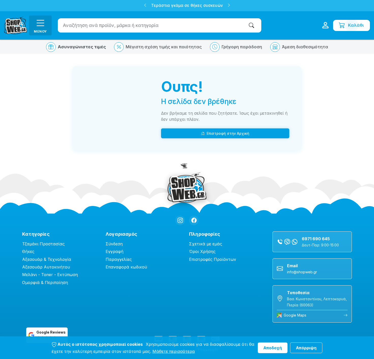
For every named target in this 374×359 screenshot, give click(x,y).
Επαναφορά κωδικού (126, 267)
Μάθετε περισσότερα (173, 351)
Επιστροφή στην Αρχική (228, 133)
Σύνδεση (114, 243)
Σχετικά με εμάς (205, 243)
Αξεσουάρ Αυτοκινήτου (46, 267)
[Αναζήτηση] (252, 25)
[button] (145, 6)
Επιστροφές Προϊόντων (212, 259)
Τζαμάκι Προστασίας (43, 243)
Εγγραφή (114, 251)
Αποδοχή (272, 347)
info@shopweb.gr (302, 272)
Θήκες (28, 251)
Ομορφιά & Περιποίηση (45, 282)
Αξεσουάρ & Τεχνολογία (46, 259)
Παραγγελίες (119, 259)
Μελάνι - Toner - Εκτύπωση (50, 274)
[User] (325, 25)
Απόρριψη (306, 347)
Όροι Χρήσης (202, 251)
